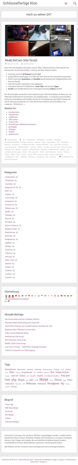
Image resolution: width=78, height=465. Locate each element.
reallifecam (13, 117)
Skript (24, 152)
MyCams (7, 376)
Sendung (57, 140)
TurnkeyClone (29, 64)
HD (58, 142)
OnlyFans (8, 215)
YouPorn (8, 274)
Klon (43, 142)
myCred (33, 147)
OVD (28, 376)
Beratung (18, 372)
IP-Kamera (16, 145)
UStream (8, 257)
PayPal (18, 149)
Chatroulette (10, 177)
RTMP (36, 380)
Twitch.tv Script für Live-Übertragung (20, 350)
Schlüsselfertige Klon (20, 3)
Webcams (31, 157)
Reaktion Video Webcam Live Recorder (20, 330)
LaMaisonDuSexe (42, 145)
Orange (23, 142)
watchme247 (13, 115)
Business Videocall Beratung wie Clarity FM (22, 323)
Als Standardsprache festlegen (17, 299)
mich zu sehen (43, 154)
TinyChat (8, 250)
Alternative (41, 140)
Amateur (49, 140)
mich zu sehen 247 (56, 154)
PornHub (8, 222)
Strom (59, 152)
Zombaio (53, 157)
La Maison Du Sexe (27, 145)
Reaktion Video (11, 229)
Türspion (44, 149)
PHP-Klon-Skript (11, 408)
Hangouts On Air (11, 187)
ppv (68, 149)
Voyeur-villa (13, 122)
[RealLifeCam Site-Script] (39, 55)
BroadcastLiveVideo (22, 70)
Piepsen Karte (34, 149)
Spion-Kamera (50, 152)
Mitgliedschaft (23, 147)
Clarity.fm (9, 184)
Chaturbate (9, 180)
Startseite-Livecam (61, 145)
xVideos (8, 264)
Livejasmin (9, 201)
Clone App (9, 404)
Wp (47, 157)
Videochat (9, 384)
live (51, 145)
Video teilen (18, 384)
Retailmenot (10, 239)
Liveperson (9, 205)
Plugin (62, 149)
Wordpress (40, 157)
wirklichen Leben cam (13, 152)
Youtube (8, 277)
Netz (17, 157)
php (14, 379)
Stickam (8, 246)
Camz (6, 372)
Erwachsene (31, 140)
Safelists (8, 243)
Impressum (51, 142)
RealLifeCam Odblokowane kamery (22, 124)
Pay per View (9, 149)
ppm (27, 380)
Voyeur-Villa (32, 154)
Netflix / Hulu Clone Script (15, 343)
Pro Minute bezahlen (52, 376)
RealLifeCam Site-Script (21, 60)
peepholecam (54, 149)
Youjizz (8, 267)
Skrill (42, 152)
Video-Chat (9, 260)
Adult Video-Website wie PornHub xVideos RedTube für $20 (28, 326)
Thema (66, 152)
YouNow (8, 270)
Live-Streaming (10, 147)
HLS (35, 372)
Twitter (8, 418)
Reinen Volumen (11, 225)
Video (13, 154)
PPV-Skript (9, 415)
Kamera (30, 142)
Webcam (24, 157)
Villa (18, 154)
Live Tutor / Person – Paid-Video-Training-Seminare (26, 347)
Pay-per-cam (55, 147)
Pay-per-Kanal (66, 147)
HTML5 (39, 372)
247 (24, 140)
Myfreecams (10, 208)
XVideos (67, 384)
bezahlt (46, 147)
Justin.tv (8, 194)
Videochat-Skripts (12, 422)
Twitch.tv (8, 253)
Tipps (7, 154)
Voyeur (23, 154)
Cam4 (62, 369)
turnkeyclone (14, 112)
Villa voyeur (13, 119)
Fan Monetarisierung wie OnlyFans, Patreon (22, 319)
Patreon (8, 219)
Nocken (37, 142)
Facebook (8, 411)
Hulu (7, 191)
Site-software (33, 152)
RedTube (8, 236)
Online (39, 147)
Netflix (7, 212)
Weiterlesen (19, 104)
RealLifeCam (12, 140)
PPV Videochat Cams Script (15, 340)
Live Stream (9, 198)
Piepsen (25, 149)
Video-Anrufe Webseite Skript (17, 333)
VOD (24, 384)
